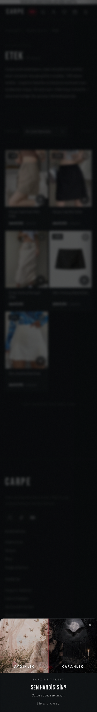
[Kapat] (48, 356)
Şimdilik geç (48, 703)
